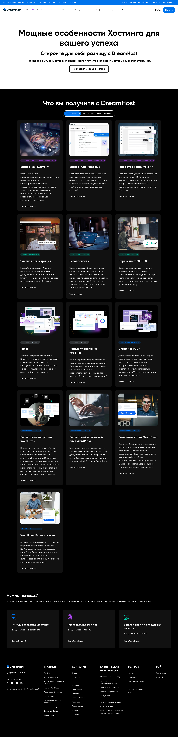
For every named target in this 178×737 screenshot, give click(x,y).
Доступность (105, 696)
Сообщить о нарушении (109, 687)
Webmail (159, 677)
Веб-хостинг (49, 696)
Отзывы (75, 710)
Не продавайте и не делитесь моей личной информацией (112, 711)
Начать (169, 10)
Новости (136, 2)
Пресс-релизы (77, 706)
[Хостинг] (59, 10)
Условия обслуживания (109, 692)
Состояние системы (136, 681)
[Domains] (71, 10)
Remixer (47, 673)
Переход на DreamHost (53, 692)
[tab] (72, 113)
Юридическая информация (110, 677)
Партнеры (76, 677)
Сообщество (77, 690)
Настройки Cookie (112, 706)
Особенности (49, 715)
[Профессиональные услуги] (118, 10)
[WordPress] (47, 10)
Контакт (131, 673)
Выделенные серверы (52, 707)
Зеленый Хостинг (78, 698)
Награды (75, 714)
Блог (74, 681)
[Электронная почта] (92, 10)
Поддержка (146, 2)
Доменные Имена (51, 711)
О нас (74, 673)
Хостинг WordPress (51, 688)
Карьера (75, 685)
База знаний (127, 2)
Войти (158, 10)
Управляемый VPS (51, 677)
